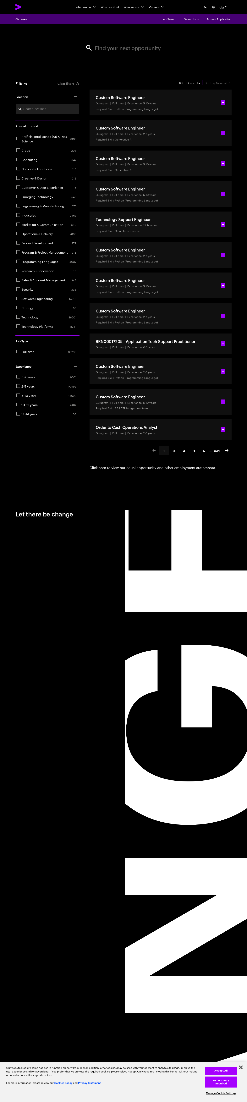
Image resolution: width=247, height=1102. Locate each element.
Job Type (21, 341)
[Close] (241, 1067)
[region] (123, 1082)
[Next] (227, 450)
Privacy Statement (89, 1083)
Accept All (221, 1070)
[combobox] (47, 109)
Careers (21, 19)
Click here (98, 467)
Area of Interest (26, 126)
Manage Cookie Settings (221, 1093)
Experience (23, 366)
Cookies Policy (63, 1083)
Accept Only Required (221, 1082)
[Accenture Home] (27, 7)
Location (21, 97)
